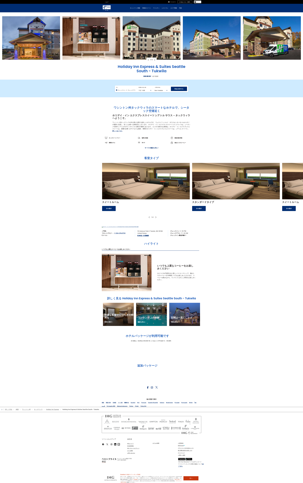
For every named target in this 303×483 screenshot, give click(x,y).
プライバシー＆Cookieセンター (186, 448)
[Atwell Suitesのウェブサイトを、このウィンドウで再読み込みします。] (166, 428)
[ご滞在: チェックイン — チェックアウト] (125, 90)
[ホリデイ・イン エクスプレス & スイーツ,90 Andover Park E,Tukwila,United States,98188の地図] (120, 226)
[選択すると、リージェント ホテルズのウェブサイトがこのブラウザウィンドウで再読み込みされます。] (115, 421)
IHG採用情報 (130, 446)
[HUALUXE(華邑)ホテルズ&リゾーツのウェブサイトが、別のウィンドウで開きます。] (196, 421)
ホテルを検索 (156, 443)
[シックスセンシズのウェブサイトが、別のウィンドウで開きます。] (107, 421)
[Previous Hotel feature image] (148, 60)
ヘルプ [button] (106, 2)
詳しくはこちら (117, 131)
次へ (191, 478)
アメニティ (156, 8)
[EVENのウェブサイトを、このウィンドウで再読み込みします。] (126, 428)
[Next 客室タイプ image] (156, 217)
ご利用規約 (180, 443)
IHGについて (130, 443)
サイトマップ (181, 452)
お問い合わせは (131, 453)
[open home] (2, 409)
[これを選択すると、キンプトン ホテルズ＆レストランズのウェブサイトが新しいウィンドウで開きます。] (153, 421)
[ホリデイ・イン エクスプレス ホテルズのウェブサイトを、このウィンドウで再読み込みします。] (135, 428)
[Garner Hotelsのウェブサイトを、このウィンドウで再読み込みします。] (151, 428)
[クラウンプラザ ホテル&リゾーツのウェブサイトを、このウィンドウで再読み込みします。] (116, 428)
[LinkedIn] (115, 444)
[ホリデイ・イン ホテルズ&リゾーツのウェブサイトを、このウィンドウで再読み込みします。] (143, 428)
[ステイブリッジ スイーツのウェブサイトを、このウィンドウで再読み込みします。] (175, 428)
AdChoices (181, 445)
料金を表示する (179, 89)
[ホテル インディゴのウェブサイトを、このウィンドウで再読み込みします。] (163, 421)
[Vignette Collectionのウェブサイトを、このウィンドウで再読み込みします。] (143, 421)
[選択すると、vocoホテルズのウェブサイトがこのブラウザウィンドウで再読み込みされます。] (181, 421)
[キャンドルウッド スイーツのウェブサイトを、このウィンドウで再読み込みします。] (195, 428)
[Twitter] (107, 444)
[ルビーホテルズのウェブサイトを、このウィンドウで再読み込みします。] (188, 421)
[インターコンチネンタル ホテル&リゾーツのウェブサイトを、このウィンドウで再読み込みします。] (128, 421)
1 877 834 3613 (121, 460)
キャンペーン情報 (135, 8)
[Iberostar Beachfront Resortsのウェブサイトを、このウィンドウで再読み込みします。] (108, 428)
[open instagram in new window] (151, 387)
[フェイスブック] (103, 444)
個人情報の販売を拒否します (185, 450)
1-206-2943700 (119, 233)
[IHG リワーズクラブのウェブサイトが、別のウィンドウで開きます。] (189, 433)
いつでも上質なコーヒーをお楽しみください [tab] (116, 249)
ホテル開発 (130, 450)
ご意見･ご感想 (181, 455)
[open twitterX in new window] (156, 387)
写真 (180, 8)
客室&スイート (146, 8)
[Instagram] (111, 444)
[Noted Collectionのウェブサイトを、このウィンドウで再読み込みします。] (172, 421)
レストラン (165, 8)
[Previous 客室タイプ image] (149, 217)
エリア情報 (174, 8)
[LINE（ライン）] (119, 444)
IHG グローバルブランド (133, 448)
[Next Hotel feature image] (154, 60)
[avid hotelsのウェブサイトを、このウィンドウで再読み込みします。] (158, 428)
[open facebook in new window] (147, 387)
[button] (197, 2)
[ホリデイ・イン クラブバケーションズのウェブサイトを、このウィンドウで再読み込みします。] (185, 428)
